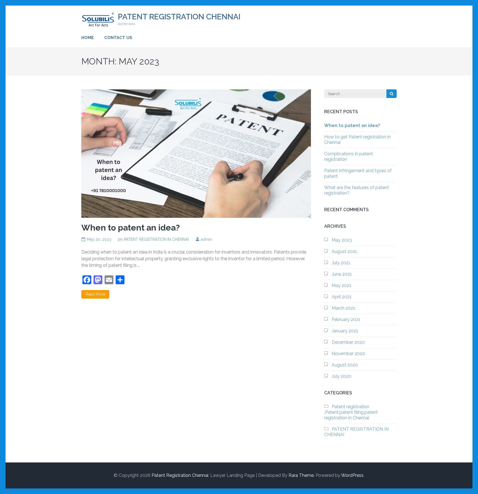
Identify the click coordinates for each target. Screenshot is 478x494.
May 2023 (342, 240)
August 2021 (344, 251)
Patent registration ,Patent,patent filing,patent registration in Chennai (351, 412)
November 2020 (348, 353)
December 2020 (348, 342)
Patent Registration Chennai (179, 16)
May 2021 (341, 285)
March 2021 (343, 308)
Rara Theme (301, 475)
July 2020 (341, 376)
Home (87, 37)
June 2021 (342, 274)
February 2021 (346, 319)
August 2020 (345, 365)
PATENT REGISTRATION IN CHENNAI (156, 239)
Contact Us (118, 37)
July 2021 (341, 262)
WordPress (352, 475)
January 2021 (345, 330)
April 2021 (342, 296)
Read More (95, 294)
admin (206, 239)
